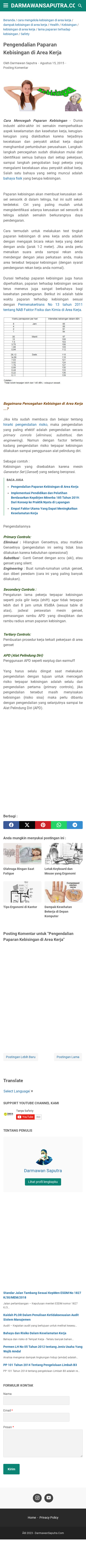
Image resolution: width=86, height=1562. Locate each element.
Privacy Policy (48, 1517)
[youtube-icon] (48, 1498)
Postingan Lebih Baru (21, 1057)
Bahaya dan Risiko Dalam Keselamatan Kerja (34, 1333)
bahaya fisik (12, 178)
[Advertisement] (43, 766)
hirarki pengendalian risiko (25, 424)
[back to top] (77, 1552)
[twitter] (27, 825)
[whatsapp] (59, 825)
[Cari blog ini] (80, 5)
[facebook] (11, 825)
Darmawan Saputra (43, 1170)
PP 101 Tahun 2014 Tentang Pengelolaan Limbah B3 (40, 1365)
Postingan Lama (68, 1057)
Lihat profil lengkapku (43, 1182)
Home (32, 1517)
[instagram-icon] (37, 1498)
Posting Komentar (15, 67)
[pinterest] (43, 825)
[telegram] (75, 825)
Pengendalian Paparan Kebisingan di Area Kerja (45, 486)
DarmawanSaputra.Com (46, 5)
